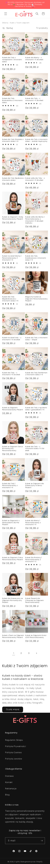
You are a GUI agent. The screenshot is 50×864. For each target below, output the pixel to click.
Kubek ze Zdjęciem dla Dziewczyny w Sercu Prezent (34, 486)
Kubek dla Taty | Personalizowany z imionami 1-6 (10, 486)
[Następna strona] (36, 653)
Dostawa (9, 776)
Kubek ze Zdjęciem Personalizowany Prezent (12, 409)
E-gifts (17, 862)
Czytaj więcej (12, 709)
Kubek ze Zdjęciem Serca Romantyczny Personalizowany (12, 449)
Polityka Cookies (13, 752)
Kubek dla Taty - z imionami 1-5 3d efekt (34, 99)
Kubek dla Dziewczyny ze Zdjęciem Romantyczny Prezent (12, 600)
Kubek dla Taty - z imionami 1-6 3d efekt (11, 374)
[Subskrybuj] (42, 840)
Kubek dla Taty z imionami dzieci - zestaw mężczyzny (36, 140)
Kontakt (9, 782)
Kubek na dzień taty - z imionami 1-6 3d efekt (11, 339)
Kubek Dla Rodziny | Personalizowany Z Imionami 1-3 (33, 560)
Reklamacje (11, 788)
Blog (7, 794)
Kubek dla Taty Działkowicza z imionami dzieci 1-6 (35, 258)
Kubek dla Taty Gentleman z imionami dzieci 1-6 (36, 374)
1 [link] (13, 653)
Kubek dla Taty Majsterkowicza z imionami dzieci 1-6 (10, 299)
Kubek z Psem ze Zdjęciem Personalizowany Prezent (13, 636)
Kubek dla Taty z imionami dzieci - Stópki (36, 339)
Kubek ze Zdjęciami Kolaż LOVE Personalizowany (35, 636)
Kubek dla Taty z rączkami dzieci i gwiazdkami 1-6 (36, 409)
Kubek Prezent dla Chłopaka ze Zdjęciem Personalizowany (34, 600)
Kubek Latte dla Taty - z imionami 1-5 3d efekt (35, 179)
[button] (6, 14)
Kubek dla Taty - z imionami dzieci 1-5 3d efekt (34, 449)
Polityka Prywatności (15, 746)
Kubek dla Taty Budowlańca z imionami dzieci (12, 100)
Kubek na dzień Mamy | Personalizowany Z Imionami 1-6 (12, 258)
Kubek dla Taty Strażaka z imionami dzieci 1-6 (13, 140)
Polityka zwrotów (13, 759)
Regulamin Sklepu (14, 740)
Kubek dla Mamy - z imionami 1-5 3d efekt (34, 59)
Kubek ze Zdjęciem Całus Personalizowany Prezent (12, 559)
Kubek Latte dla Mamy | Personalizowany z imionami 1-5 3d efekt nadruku (34, 220)
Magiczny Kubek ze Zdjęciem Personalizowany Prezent (36, 299)
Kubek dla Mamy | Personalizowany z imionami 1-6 (33, 523)
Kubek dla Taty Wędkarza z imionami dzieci (13, 179)
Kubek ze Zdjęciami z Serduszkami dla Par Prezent (11, 523)
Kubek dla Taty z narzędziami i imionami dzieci (12, 60)
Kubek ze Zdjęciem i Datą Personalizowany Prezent (12, 218)
